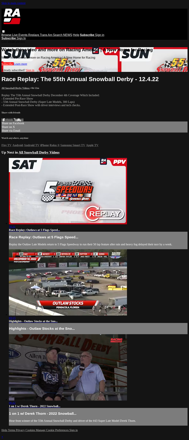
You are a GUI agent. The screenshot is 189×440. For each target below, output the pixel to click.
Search (58, 34)
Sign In (21, 38)
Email (20, 119)
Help (76, 34)
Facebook (7, 119)
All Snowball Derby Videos (15, 88)
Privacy (20, 430)
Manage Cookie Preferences (52, 430)
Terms (12, 430)
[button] (3, 31)
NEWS (67, 34)
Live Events (20, 34)
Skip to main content (13, 3)
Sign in (99, 34)
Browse (6, 34)
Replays (34, 34)
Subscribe (7, 63)
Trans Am (46, 34)
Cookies (30, 430)
